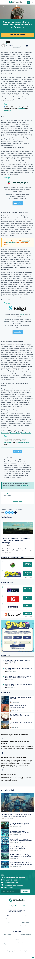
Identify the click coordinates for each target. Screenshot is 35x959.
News (3, 6)
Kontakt (9, 926)
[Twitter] (15, 905)
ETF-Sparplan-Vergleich (22, 442)
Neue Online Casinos (26, 926)
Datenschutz (26, 919)
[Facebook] (11, 905)
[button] (32, 2)
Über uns (8, 919)
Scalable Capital (8, 110)
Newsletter (23, 439)
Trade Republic (26, 433)
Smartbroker (21, 108)
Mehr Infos (17, 203)
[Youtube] (23, 905)
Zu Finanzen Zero (27, 589)
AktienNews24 (26, 922)
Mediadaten (7, 934)
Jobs (8, 922)
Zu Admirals (27, 605)
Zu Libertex (28, 613)
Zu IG (27, 598)
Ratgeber (19, 509)
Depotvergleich (8, 442)
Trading (21, 314)
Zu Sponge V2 (28, 573)
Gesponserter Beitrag (25, 934)
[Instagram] (19, 905)
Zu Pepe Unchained (28, 564)
